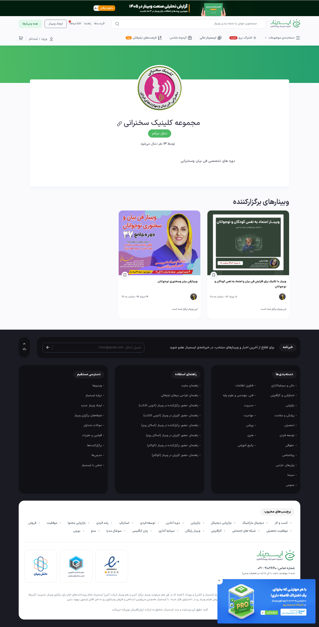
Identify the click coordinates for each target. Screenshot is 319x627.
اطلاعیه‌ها (75, 23)
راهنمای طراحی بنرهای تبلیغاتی (180, 395)
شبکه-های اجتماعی (244, 531)
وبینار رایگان (193, 531)
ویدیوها (97, 385)
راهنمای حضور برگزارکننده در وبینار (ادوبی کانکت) (169, 405)
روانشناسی (288, 455)
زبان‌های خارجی (285, 465)
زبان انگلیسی (140, 531)
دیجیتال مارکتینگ (253, 523)
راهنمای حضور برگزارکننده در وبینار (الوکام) (173, 445)
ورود (44, 39)
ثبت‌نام (33, 39)
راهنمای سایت (190, 385)
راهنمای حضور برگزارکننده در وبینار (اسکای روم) (170, 425)
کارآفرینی (216, 531)
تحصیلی (289, 425)
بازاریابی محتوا (77, 523)
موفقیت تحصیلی (277, 531)
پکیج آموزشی (246, 445)
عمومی (290, 485)
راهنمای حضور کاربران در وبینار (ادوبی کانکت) (171, 415)
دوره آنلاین (173, 523)
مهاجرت (249, 415)
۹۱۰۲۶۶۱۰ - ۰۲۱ (267, 568)
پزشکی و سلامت (285, 415)
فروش (32, 523)
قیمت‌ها (99, 23)
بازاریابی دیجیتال (221, 523)
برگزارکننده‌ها (95, 445)
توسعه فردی (287, 435)
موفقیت (52, 523)
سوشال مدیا (114, 531)
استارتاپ (124, 523)
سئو (94, 531)
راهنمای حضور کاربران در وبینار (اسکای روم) (172, 435)
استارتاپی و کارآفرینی (282, 395)
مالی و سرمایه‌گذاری (283, 385)
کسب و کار (281, 523)
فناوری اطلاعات (244, 385)
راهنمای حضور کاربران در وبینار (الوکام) (175, 455)
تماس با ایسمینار (92, 465)
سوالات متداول (93, 425)
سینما (291, 475)
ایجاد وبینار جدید (92, 405)
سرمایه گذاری (167, 531)
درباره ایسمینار (94, 395)
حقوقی (290, 445)
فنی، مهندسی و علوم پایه (238, 395)
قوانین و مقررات (92, 435)
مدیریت (249, 405)
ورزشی (250, 425)
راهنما (87, 23)
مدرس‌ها (97, 455)
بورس (77, 531)
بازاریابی (290, 405)
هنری (250, 435)
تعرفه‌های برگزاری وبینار (88, 415)
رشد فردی (102, 523)
